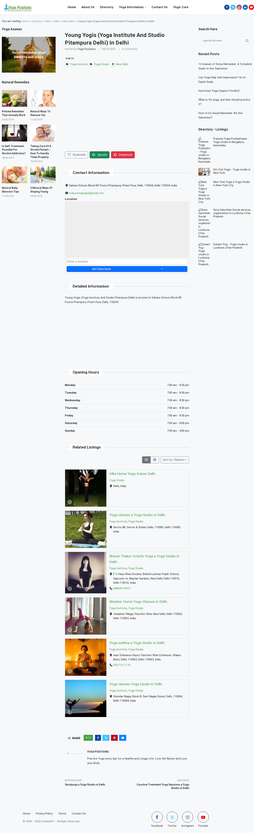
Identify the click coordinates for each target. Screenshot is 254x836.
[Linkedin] (245, 7)
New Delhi (68, 21)
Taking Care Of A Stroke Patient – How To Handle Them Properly (40, 152)
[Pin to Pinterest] (114, 738)
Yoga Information (131, 7)
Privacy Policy (44, 813)
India (47, 21)
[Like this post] (89, 738)
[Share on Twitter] (106, 738)
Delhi (56, 21)
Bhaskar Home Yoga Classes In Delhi (138, 601)
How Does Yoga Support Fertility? (219, 90)
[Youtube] (251, 7)
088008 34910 (121, 588)
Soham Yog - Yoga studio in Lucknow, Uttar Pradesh (230, 246)
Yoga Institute (118, 521)
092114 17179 (121, 665)
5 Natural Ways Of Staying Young (41, 189)
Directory (106, 7)
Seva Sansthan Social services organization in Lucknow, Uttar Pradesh (232, 213)
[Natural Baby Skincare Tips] (14, 175)
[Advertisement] (127, 333)
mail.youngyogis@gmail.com (86, 193)
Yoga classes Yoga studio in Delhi (135, 684)
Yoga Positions (87, 49)
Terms (62, 813)
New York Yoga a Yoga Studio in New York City (231, 183)
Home (72, 7)
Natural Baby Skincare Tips (10, 189)
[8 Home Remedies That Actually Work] (14, 98)
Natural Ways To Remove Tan (40, 113)
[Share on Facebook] (98, 738)
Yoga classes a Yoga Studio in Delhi (137, 515)
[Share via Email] (122, 738)
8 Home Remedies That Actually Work (13, 113)
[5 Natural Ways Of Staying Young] (43, 175)
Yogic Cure (180, 7)
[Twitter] (233, 7)
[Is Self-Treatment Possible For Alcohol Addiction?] (14, 133)
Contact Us (160, 7)
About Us (87, 7)
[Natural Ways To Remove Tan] (43, 98)
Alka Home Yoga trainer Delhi (132, 474)
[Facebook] (226, 7)
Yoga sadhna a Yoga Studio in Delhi (136, 643)
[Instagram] (239, 7)
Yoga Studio (116, 480)
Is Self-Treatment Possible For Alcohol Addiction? (14, 150)
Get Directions (101, 269)
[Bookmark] (69, 502)
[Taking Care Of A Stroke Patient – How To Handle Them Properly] (43, 133)
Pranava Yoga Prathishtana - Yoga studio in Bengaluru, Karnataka (231, 142)
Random (173, 460)
